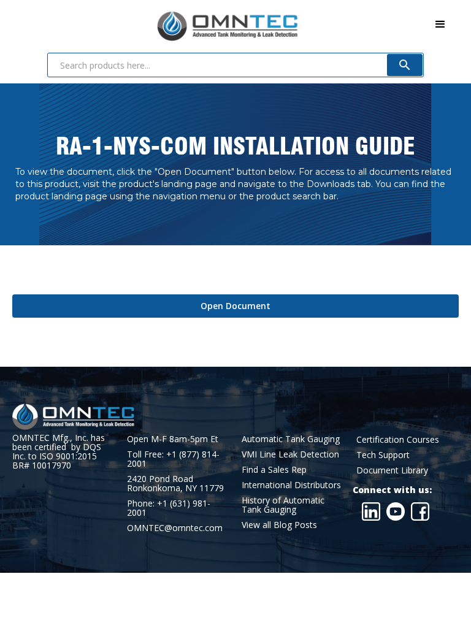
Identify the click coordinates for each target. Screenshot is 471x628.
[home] (154, 23)
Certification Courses (397, 439)
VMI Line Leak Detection (290, 454)
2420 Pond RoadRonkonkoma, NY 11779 (175, 483)
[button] (440, 24)
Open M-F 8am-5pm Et (172, 439)
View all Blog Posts (279, 524)
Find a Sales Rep (274, 469)
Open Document (235, 306)
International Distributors (291, 485)
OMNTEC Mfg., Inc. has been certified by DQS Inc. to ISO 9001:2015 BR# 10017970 (58, 451)
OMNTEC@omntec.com (175, 528)
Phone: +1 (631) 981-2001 (168, 507)
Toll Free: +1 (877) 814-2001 (173, 458)
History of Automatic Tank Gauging (283, 504)
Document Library (392, 470)
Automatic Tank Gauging (291, 439)
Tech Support (383, 455)
